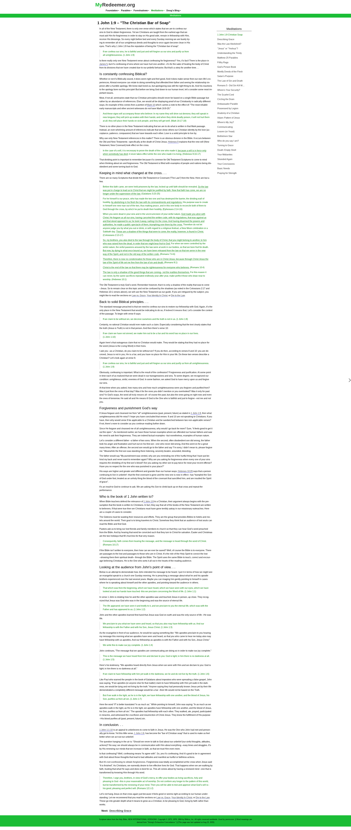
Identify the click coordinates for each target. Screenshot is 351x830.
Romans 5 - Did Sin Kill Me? (231, 85)
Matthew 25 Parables (227, 58)
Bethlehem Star (224, 136)
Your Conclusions (226, 164)
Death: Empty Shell (226, 150)
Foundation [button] (112, 10)
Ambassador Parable (227, 104)
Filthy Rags (222, 62)
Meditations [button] (157, 10)
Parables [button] (125, 10)
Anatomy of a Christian (228, 113)
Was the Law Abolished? (229, 44)
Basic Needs (223, 168)
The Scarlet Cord (225, 95)
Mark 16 (151, 105)
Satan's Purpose (225, 76)
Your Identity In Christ (157, 295)
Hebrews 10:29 (185, 471)
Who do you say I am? (228, 141)
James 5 (103, 64)
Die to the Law (178, 295)
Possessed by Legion (227, 108)
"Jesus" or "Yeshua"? (227, 48)
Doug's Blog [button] (172, 10)
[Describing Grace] (347, 381)
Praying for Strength (227, 173)
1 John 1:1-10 (106, 730)
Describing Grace (120, 810)
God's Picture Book (226, 67)
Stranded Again (224, 159)
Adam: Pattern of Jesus (228, 118)
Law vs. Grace (139, 295)
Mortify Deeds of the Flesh (230, 71)
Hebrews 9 (173, 142)
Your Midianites (224, 154)
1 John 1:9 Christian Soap (230, 35)
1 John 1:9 (196, 413)
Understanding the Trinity (229, 53)
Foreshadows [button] (141, 10)
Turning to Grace (225, 145)
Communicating (225, 127)
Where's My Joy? (225, 122)
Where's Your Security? (228, 90)
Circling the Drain (225, 99)
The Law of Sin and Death (230, 81)
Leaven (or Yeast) (225, 131)
